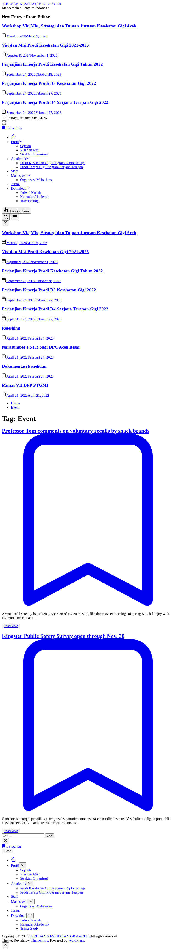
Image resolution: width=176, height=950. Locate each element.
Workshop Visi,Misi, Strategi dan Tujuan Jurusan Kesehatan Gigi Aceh (69, 26)
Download (18, 188)
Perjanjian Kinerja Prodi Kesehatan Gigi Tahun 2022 (52, 64)
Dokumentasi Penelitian (24, 366)
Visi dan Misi (29, 150)
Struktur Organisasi (34, 154)
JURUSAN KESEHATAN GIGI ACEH (31, 4)
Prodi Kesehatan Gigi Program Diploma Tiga (52, 163)
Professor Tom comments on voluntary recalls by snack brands (75, 431)
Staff (14, 171)
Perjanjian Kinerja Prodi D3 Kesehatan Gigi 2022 (49, 83)
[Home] (13, 137)
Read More (11, 626)
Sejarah (25, 146)
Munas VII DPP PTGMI (25, 385)
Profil (15, 142)
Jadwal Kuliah (30, 192)
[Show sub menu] (22, 865)
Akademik (18, 159)
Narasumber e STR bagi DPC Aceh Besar (41, 347)
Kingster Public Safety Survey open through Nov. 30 (63, 636)
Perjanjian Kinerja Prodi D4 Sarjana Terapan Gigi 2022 (55, 102)
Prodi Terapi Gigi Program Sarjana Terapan (51, 167)
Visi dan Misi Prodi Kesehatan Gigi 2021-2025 (45, 45)
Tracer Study (29, 201)
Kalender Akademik (34, 197)
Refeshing (11, 328)
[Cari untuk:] (23, 836)
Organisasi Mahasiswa (36, 180)
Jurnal (15, 184)
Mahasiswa (19, 176)
